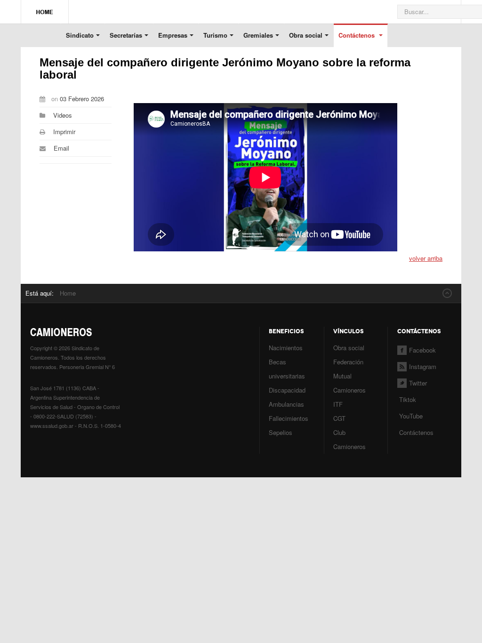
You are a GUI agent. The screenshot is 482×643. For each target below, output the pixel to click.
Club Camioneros (349, 439)
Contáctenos (357, 35)
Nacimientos (286, 347)
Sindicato (80, 35)
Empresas (172, 35)
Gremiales (258, 35)
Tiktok (407, 399)
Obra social (305, 35)
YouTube (410, 415)
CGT (339, 418)
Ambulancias (286, 404)
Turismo (215, 35)
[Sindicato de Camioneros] (44, 7)
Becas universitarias (287, 368)
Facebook (422, 350)
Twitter (418, 382)
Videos (62, 115)
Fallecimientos (288, 418)
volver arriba (425, 258)
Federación (348, 361)
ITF (338, 404)
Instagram (422, 366)
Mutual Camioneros (349, 382)
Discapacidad (287, 390)
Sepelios (280, 432)
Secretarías (126, 35)
